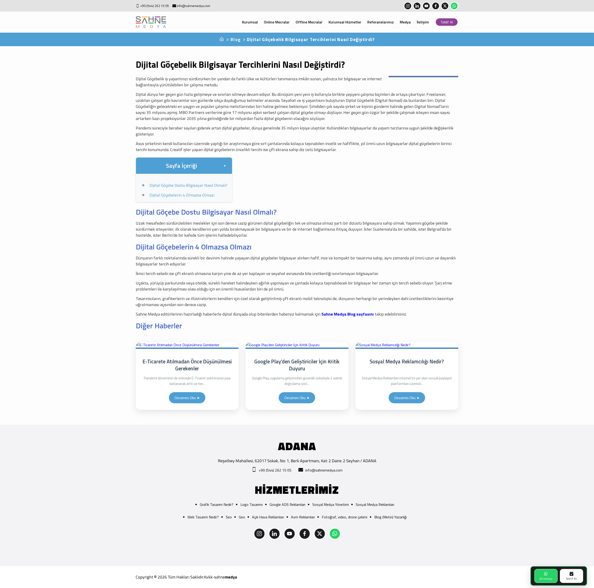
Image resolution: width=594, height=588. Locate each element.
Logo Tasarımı (251, 504)
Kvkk (208, 577)
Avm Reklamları (303, 517)
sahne (225, 577)
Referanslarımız (380, 22)
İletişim (423, 22)
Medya (405, 22)
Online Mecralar (277, 22)
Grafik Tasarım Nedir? (216, 504)
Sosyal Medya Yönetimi (330, 504)
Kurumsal (250, 22)
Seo (229, 517)
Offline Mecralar (309, 22)
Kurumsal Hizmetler (345, 22)
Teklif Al (446, 22)
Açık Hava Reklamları (268, 517)
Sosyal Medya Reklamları (375, 504)
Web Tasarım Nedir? (203, 517)
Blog (235, 39)
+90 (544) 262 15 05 (154, 5)
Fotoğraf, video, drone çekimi (344, 517)
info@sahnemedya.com (193, 5)
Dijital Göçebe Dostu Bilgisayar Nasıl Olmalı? (188, 185)
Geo (242, 517)
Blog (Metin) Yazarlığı (390, 517)
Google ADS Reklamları (287, 504)
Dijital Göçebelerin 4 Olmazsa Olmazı (181, 195)
